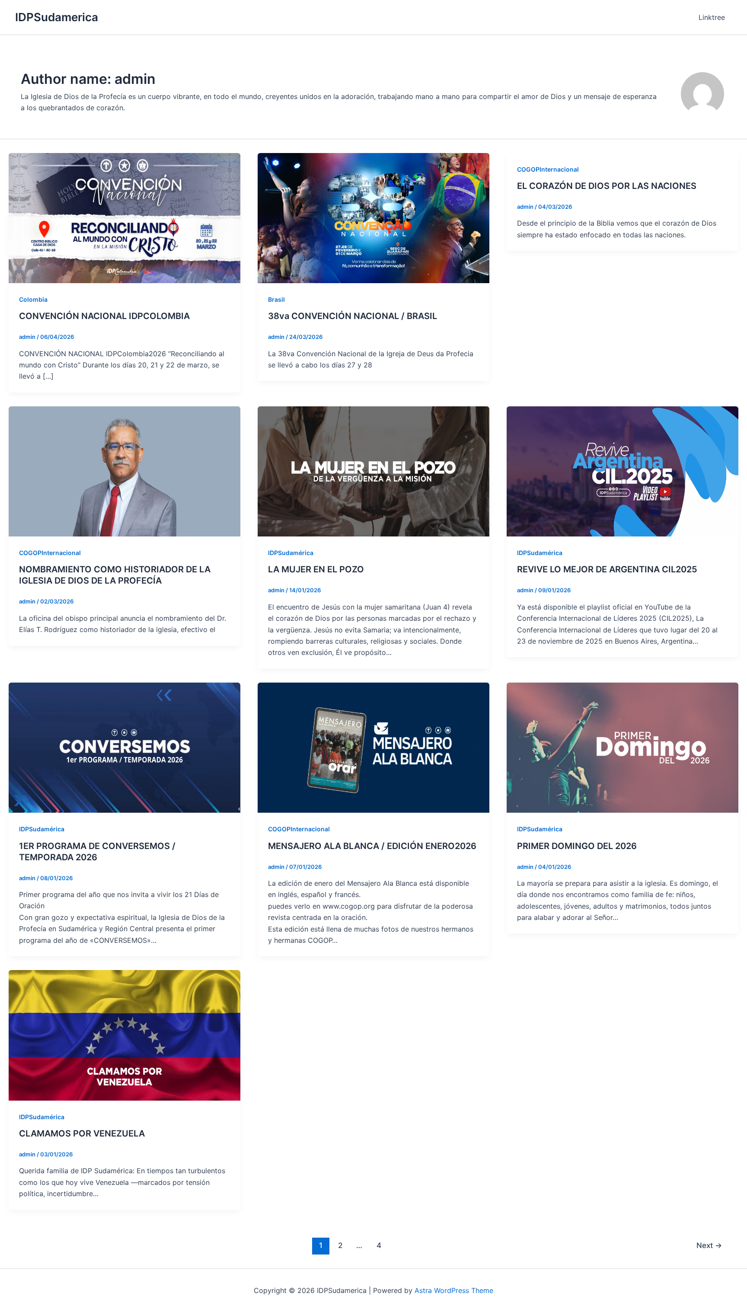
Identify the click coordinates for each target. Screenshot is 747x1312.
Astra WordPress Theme (454, 1290)
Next (709, 1245)
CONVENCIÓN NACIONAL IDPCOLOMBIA (104, 316)
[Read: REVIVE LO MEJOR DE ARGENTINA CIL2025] (622, 470)
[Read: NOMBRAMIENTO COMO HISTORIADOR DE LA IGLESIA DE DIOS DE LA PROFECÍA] (124, 470)
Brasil (276, 299)
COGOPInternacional (548, 169)
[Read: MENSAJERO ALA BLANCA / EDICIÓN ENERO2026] (373, 747)
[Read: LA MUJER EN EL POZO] (373, 470)
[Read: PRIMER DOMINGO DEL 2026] (622, 747)
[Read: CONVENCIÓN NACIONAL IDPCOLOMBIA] (124, 217)
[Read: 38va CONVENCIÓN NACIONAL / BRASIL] (373, 217)
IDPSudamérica (290, 552)
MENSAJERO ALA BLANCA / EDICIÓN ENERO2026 (372, 846)
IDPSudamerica (56, 17)
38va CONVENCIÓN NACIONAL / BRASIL (352, 316)
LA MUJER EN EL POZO (316, 569)
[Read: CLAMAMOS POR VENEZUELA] (124, 1034)
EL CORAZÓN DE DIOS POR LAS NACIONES (606, 186)
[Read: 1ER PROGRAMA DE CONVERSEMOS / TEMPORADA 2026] (124, 747)
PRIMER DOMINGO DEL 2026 (577, 846)
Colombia (33, 299)
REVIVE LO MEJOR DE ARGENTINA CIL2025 (607, 569)
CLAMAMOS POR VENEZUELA (82, 1133)
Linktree (712, 17)
